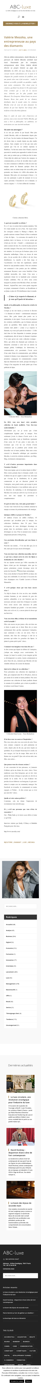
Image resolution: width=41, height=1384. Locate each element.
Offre (8, 996)
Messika (31, 842)
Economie (9, 948)
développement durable (22, 1355)
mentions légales (33, 1373)
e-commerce (9, 1360)
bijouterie (8, 842)
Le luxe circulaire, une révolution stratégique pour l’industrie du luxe (19, 1100)
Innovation (10, 960)
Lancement (10, 972)
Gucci (28, 1365)
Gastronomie (9, 1365)
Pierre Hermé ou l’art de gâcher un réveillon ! (18, 1313)
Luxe (7, 978)
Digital (8, 942)
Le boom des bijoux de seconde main (16, 1308)
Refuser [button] (28, 1381)
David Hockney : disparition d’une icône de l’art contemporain (20, 1153)
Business (9, 936)
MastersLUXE (10, 990)
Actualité (9, 924)
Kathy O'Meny (12, 50)
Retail (8, 1001)
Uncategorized (11, 1025)
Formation (9, 954)
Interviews (32, 50)
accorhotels (9, 1337)
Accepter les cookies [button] (17, 1381)
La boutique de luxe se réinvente (14, 1318)
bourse (7, 1342)
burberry (16, 1342)
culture (32, 1351)
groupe (20, 1365)
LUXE (25, 842)
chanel (7, 1346)
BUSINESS (26, 1342)
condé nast (8, 1351)
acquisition (21, 1337)
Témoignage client (12, 1013)
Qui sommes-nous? (12, 1259)
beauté (32, 1337)
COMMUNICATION (26, 1346)
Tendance (9, 1019)
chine (15, 1346)
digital (7, 1355)
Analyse (8, 930)
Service (8, 1007)
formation (21, 1360)
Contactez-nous (8, 1269)
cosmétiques (21, 1351)
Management (11, 984)
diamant (17, 842)
